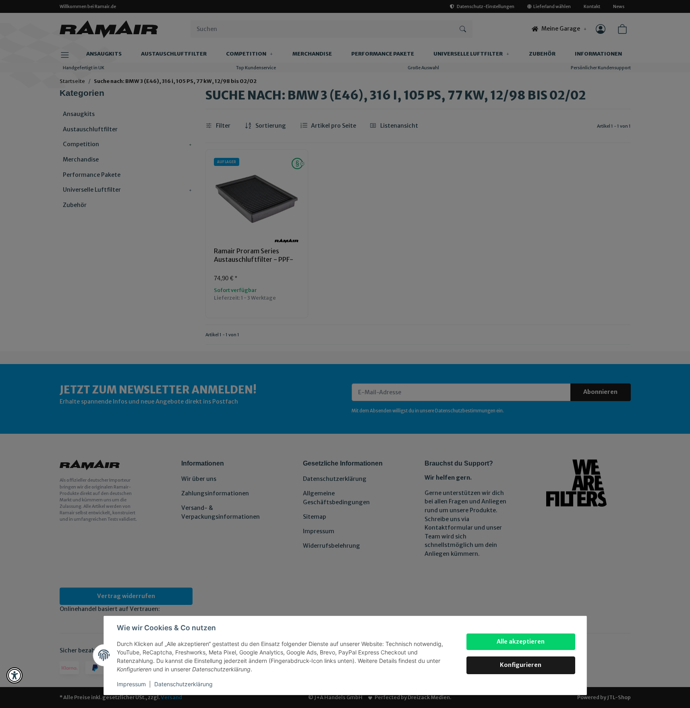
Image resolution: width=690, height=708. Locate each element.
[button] (14, 675)
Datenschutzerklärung (183, 684)
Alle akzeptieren (521, 641)
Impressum (131, 684)
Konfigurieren (520, 665)
